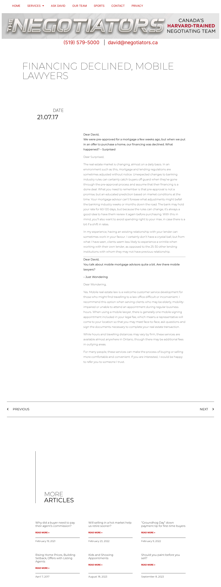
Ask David (58, 5)
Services (34, 5)
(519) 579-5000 (81, 42)
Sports (99, 5)
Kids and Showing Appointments (100, 556)
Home (16, 5)
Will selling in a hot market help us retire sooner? (110, 524)
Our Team (79, 5)
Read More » (42, 532)
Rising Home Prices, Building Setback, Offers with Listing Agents (55, 558)
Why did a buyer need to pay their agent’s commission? (55, 524)
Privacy (137, 5)
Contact (118, 5)
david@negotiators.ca (133, 42)
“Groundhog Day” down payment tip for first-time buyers (163, 524)
